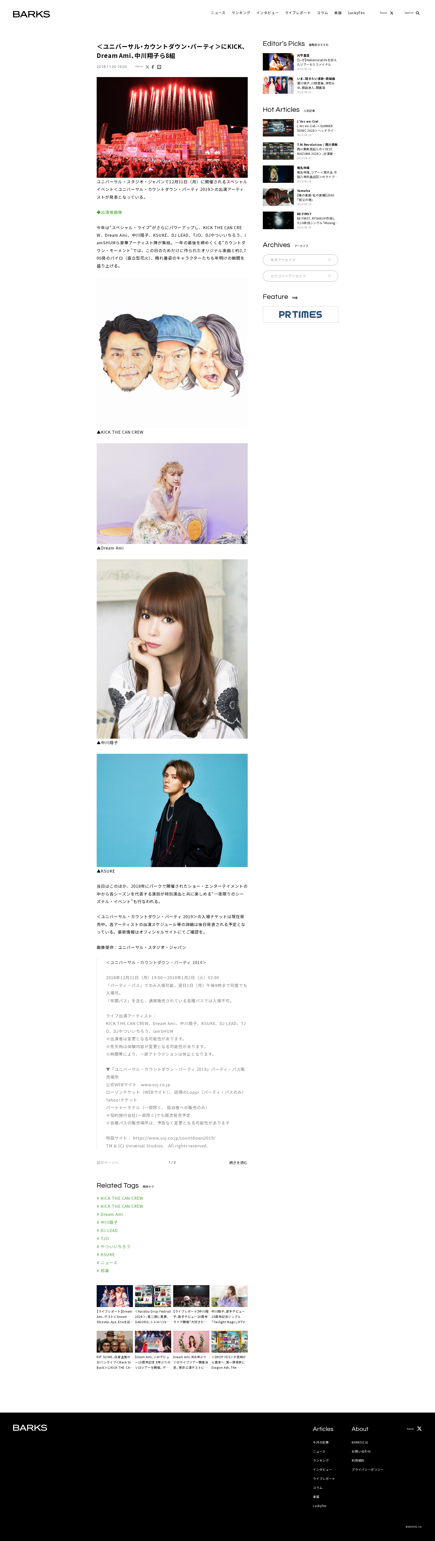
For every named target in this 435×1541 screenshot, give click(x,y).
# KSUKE (106, 1254)
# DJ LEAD (107, 1230)
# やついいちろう (114, 1246)
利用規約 (358, 1460)
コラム (322, 12)
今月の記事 (321, 1442)
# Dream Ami (110, 1214)
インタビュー (267, 12)
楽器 (338, 12)
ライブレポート (298, 12)
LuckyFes (356, 12)
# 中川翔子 (107, 1222)
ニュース (218, 12)
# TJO (103, 1238)
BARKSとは (360, 1442)
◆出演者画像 (109, 212)
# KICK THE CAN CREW (120, 1198)
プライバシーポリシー (368, 1469)
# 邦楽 (103, 1271)
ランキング (241, 12)
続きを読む (238, 1162)
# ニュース (107, 1262)
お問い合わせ (361, 1451)
